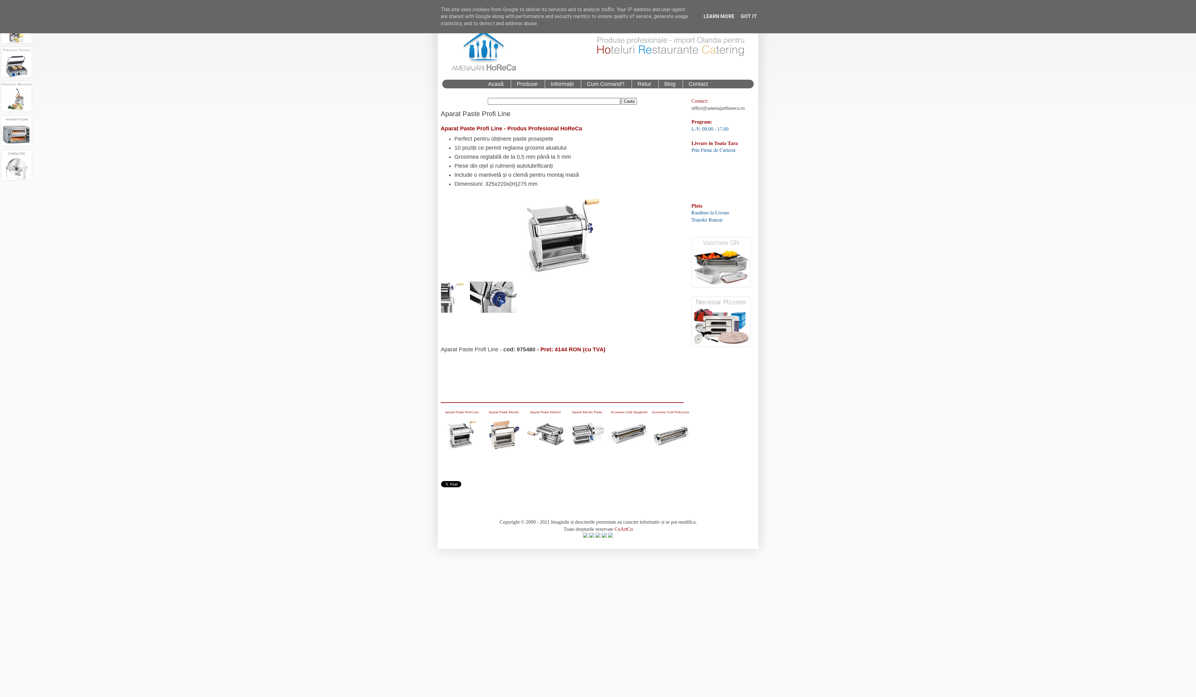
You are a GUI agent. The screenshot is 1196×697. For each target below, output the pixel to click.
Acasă (496, 84)
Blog (670, 84)
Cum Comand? (605, 84)
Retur (644, 84)
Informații (562, 84)
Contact (698, 84)
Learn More (719, 16)
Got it (749, 16)
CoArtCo (624, 529)
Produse (527, 84)
